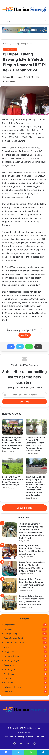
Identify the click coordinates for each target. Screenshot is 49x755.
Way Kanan (9, 674)
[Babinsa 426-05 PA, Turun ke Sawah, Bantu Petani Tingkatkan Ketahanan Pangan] (12, 466)
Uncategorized (10, 625)
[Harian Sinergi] (24, 9)
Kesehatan (8, 691)
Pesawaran (9, 665)
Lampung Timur (11, 669)
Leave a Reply (24, 507)
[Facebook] (11, 346)
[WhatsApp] (29, 346)
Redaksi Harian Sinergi (14, 737)
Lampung (15, 44)
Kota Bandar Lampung (14, 642)
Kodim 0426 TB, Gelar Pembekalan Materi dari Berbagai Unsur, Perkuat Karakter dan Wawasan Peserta (12, 442)
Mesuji (6, 647)
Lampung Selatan (11, 656)
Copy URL (24, 335)
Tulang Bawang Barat (13, 638)
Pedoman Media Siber (34, 737)
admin (8, 77)
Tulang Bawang (27, 44)
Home (7, 44)
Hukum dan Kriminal (12, 687)
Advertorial (8, 683)
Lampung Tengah (11, 660)
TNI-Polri (7, 678)
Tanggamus (9, 651)
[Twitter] (20, 346)
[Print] (38, 346)
